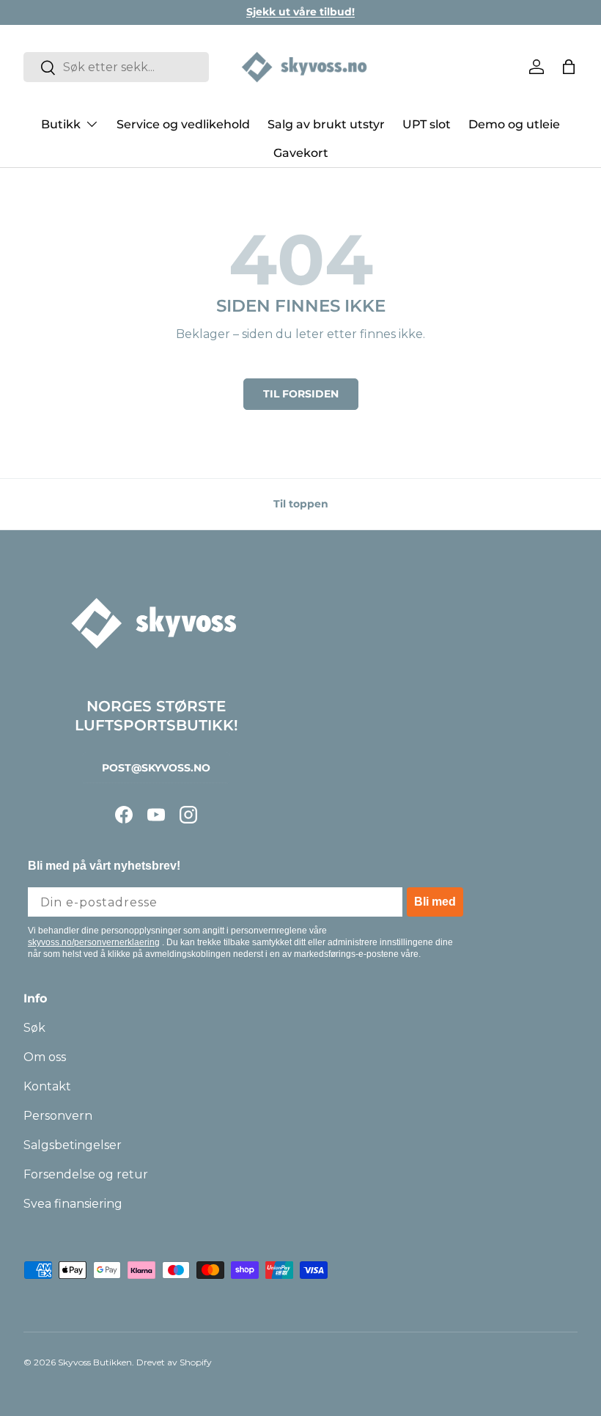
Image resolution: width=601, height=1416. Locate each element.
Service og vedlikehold (183, 124)
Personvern (57, 1116)
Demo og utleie (514, 124)
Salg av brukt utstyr (326, 124)
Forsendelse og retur (85, 1174)
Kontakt (47, 1086)
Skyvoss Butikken (95, 1362)
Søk (34, 1028)
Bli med (435, 901)
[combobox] (116, 67)
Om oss (44, 1057)
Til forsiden (301, 393)
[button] (569, 67)
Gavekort (300, 153)
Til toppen (300, 503)
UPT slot (426, 124)
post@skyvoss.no (156, 767)
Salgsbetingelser (72, 1145)
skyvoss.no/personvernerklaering (94, 942)
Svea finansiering (72, 1204)
